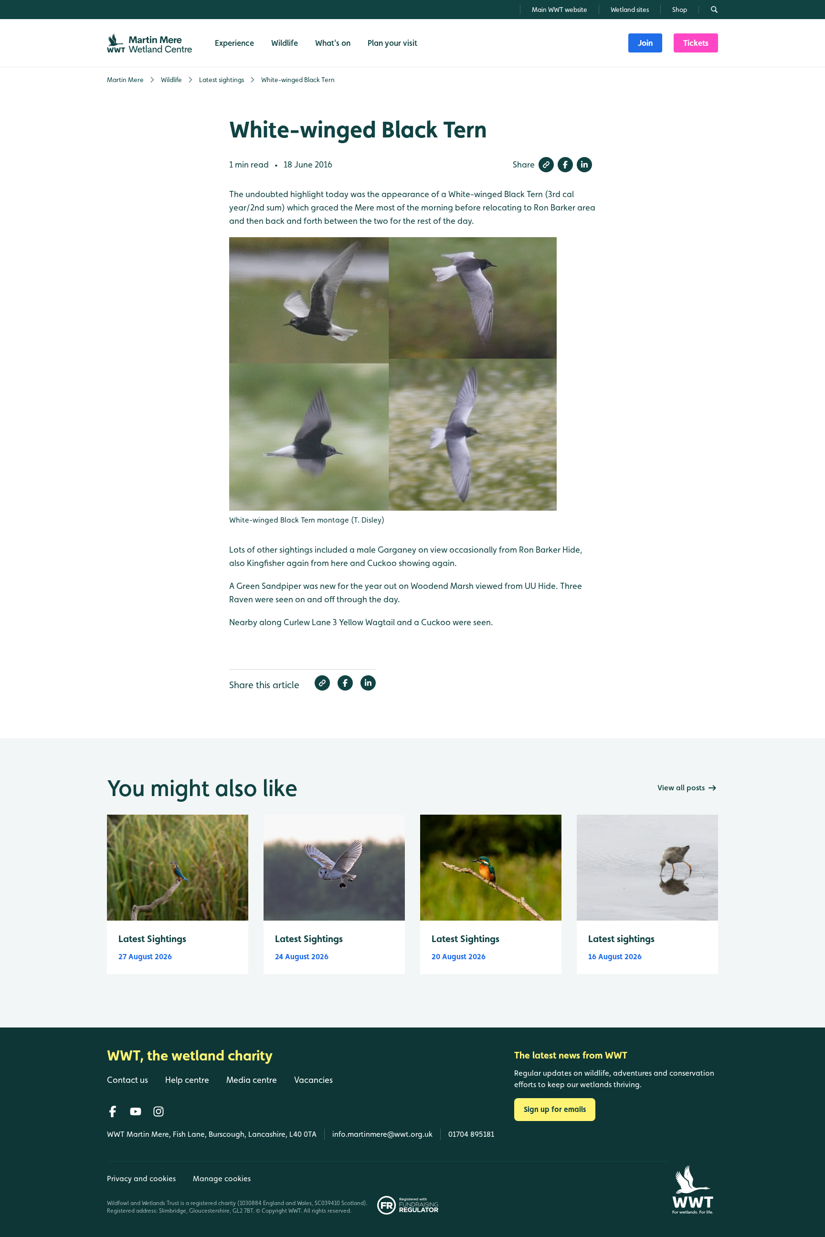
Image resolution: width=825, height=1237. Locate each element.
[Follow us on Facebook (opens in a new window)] (112, 1111)
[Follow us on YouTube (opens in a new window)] (135, 1111)
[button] (546, 164)
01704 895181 (471, 1134)
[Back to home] (692, 1189)
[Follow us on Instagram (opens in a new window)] (158, 1111)
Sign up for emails (555, 1109)
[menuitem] (645, 42)
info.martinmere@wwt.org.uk (382, 1134)
